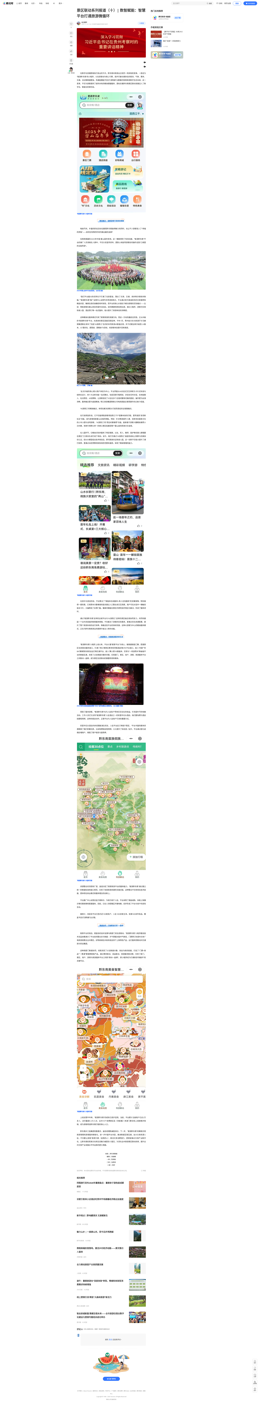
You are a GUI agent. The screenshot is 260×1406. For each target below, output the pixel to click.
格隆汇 (79, 1191)
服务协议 (95, 1391)
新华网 (79, 1224)
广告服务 (113, 1391)
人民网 (79, 1273)
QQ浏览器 (132, 1391)
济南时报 (79, 1257)
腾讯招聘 (120, 1391)
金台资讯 (79, 1208)
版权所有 (114, 1399)
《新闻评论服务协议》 (104, 1329)
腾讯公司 (108, 1399)
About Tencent (87, 1391)
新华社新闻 (80, 1240)
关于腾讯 (79, 1391)
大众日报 (79, 1289)
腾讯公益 (126, 1391)
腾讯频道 (139, 1391)
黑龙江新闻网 (81, 1306)
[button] (177, 17)
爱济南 (79, 1322)
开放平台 (107, 1391)
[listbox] (111, 1250)
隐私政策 (101, 1391)
